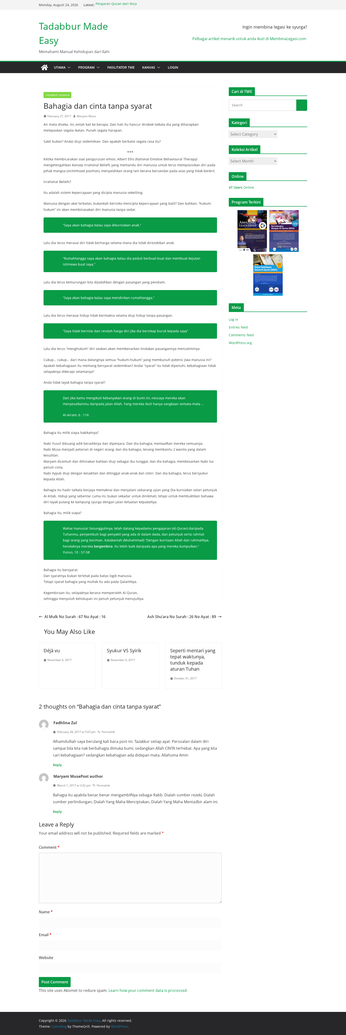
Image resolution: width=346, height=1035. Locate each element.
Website (46, 957)
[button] (68, 67)
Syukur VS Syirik (124, 650)
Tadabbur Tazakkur (57, 95)
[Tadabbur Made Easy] (44, 67)
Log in (233, 319)
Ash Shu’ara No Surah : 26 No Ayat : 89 (181, 616)
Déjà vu (52, 650)
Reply (57, 765)
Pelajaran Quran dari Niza (116, 5)
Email (45, 934)
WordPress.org (240, 343)
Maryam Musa (86, 116)
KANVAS (148, 67)
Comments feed (241, 335)
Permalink (108, 732)
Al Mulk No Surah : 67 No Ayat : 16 (74, 616)
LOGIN (173, 67)
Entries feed (238, 327)
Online (241, 187)
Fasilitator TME (121, 67)
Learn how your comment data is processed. (148, 990)
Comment (49, 847)
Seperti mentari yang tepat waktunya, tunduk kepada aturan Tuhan (192, 659)
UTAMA (59, 67)
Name (46, 911)
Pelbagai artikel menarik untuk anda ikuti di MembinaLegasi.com (249, 38)
